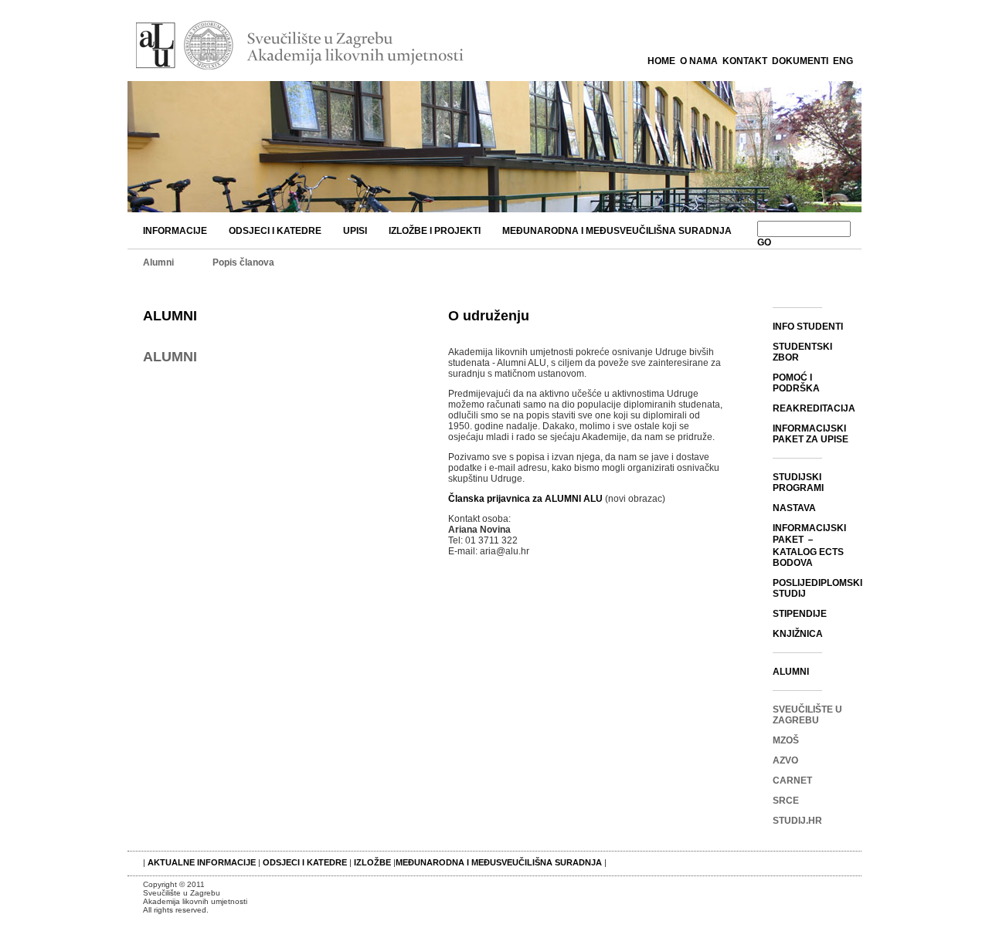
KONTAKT (744, 61)
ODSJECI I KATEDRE (275, 230)
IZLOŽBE (372, 862)
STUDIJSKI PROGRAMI (798, 482)
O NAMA (699, 61)
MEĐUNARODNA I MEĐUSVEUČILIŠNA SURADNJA (617, 230)
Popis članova (243, 262)
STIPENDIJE (800, 613)
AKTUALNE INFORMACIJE (203, 862)
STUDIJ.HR (797, 820)
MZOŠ (786, 740)
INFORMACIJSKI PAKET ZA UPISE (810, 434)
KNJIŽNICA (798, 633)
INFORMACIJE (175, 230)
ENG (843, 61)
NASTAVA (794, 508)
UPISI (355, 230)
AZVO (785, 760)
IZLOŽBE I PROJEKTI (435, 230)
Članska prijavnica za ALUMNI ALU (525, 498)
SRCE (786, 800)
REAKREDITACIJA (814, 408)
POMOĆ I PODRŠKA (796, 383)
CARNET (792, 780)
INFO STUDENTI (808, 326)
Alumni (158, 262)
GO (764, 242)
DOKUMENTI (800, 61)
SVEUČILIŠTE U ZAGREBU (807, 715)
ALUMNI (170, 315)
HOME (661, 61)
